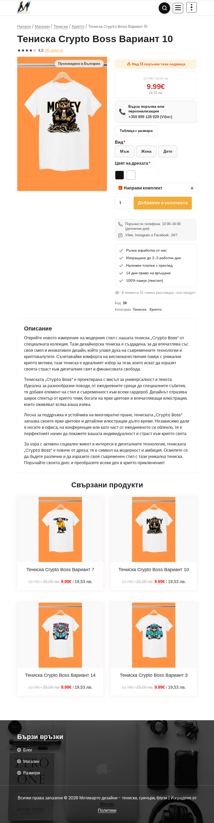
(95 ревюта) (54, 50)
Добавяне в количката (163, 203)
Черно (119, 175)
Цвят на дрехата (131, 163)
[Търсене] (164, 8)
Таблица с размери (136, 130)
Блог (27, 750)
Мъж (124, 151)
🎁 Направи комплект (140, 188)
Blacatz (107, 804)
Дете (167, 151)
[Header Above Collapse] (191, 7)
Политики (107, 810)
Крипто (78, 26)
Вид (119, 142)
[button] (156, 188)
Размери (31, 773)
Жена (146, 151)
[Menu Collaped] (178, 8)
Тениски (61, 26)
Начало (24, 26)
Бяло (131, 175)
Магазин (42, 26)
